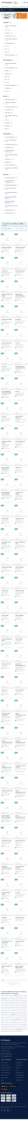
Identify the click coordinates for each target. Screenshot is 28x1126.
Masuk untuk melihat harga (7, 254)
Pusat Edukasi (22, 6)
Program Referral (5, 1075)
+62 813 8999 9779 (7, 1053)
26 (15, 983)
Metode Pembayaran (5, 1072)
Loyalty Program (4, 1077)
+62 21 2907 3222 (7, 1054)
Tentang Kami (14, 6)
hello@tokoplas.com (7, 1056)
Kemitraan (18, 1067)
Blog (17, 1070)
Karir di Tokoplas (19, 1077)
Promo (2, 1080)
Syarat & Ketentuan (20, 1075)
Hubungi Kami (19, 1065)
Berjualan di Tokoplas (6, 1067)
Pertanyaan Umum (5, 1065)
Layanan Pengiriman (5, 1070)
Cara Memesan (4, 1062)
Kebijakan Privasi (20, 1072)
